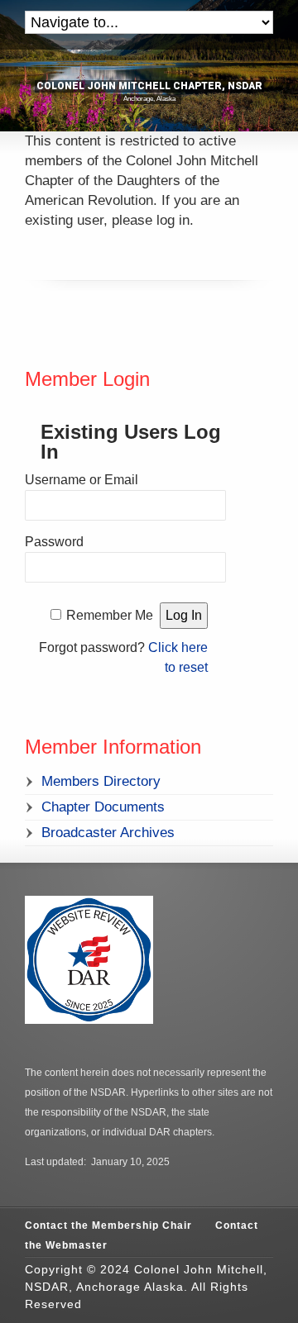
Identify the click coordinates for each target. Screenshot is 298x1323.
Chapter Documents (103, 807)
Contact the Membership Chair (108, 1225)
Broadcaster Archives (108, 832)
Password (54, 542)
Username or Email (81, 480)
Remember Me (109, 615)
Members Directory (101, 781)
